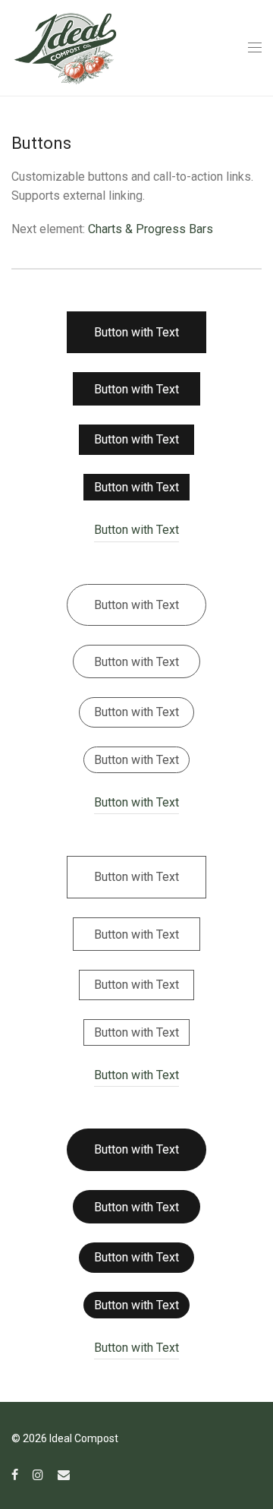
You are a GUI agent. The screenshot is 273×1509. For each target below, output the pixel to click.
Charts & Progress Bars (150, 229)
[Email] (64, 1474)
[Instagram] (38, 1474)
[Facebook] (14, 1474)
